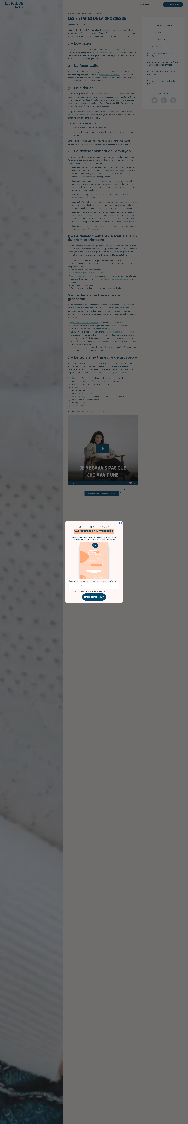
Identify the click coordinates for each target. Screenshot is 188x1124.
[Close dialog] (120, 523)
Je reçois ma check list (94, 597)
